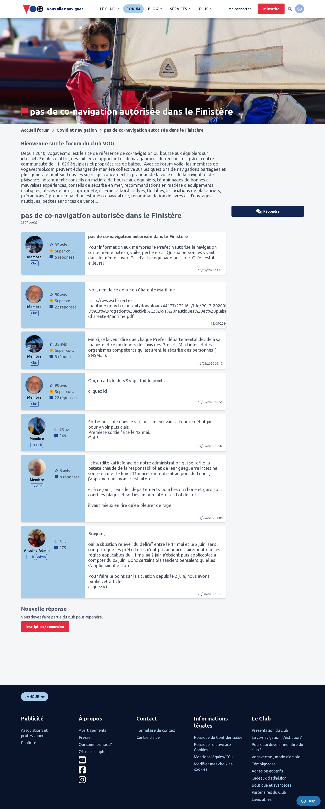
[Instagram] (105, 780)
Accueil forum (35, 130)
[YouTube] (105, 760)
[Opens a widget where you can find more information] (308, 801)
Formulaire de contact (155, 730)
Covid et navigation (77, 130)
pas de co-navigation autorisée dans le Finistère (154, 130)
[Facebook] (105, 770)
